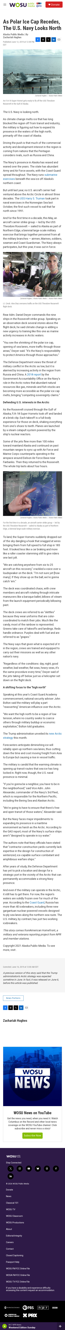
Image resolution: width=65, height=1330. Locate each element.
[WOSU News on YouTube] (32, 1076)
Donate (55, 4)
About (9, 1229)
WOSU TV (10, 1209)
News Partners (13, 998)
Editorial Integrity (14, 1236)
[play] (4, 1326)
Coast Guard (37, 902)
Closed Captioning (14, 1255)
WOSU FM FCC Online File (18, 1268)
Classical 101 (12, 1203)
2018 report (34, 374)
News (8, 1196)
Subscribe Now (32, 1135)
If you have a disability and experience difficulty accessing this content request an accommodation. (30, 1289)
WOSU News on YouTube (32, 1113)
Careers (10, 1242)
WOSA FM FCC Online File (18, 1275)
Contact (10, 1249)
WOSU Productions (15, 1222)
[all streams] (61, 1326)
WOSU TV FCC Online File (18, 1282)
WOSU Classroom (14, 1216)
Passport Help (12, 1262)
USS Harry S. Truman (32, 198)
